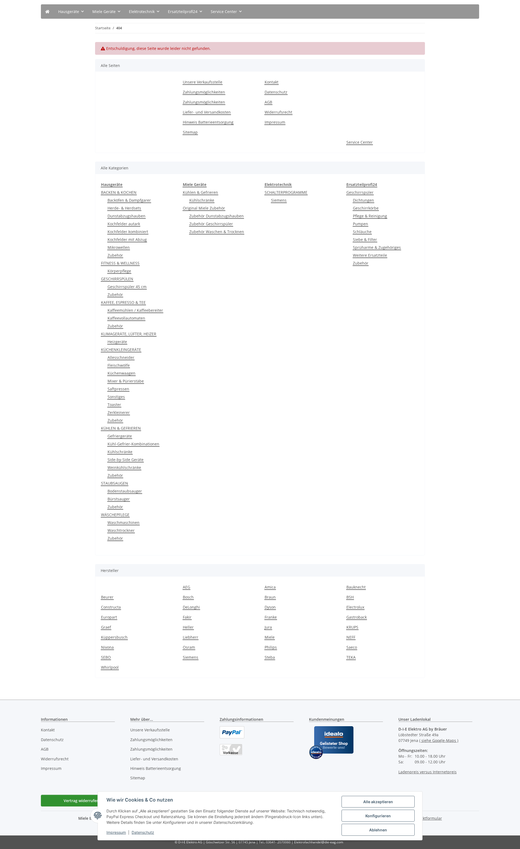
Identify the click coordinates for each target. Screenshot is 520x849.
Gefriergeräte (120, 436)
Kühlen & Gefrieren (200, 192)
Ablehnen (378, 830)
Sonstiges (116, 396)
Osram (189, 647)
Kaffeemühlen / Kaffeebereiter (135, 310)
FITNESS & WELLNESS (120, 263)
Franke (271, 617)
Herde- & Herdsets (124, 208)
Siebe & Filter (365, 239)
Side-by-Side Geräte (126, 459)
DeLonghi (191, 607)
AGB (268, 102)
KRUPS (352, 627)
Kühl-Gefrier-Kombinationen (133, 443)
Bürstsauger (119, 498)
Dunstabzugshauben (126, 215)
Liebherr (190, 637)
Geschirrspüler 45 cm (127, 286)
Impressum (116, 832)
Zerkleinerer (119, 412)
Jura (268, 627)
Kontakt (271, 82)
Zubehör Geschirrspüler (211, 223)
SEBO (106, 657)
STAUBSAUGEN (114, 483)
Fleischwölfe (119, 365)
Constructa (111, 607)
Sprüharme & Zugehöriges (377, 247)
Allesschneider (121, 357)
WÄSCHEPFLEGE (115, 514)
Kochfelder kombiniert (128, 231)
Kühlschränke (120, 451)
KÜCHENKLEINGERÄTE (121, 349)
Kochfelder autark (124, 223)
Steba (270, 657)
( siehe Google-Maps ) (438, 740)
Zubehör (115, 255)
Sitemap (190, 132)
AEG (186, 587)
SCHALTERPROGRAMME (286, 192)
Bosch (188, 597)
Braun (270, 597)
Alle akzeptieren (378, 801)
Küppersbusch (114, 637)
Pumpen (360, 223)
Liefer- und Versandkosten (207, 112)
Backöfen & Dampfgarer (129, 200)
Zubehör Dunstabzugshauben (216, 215)
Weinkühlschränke (124, 467)
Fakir (187, 617)
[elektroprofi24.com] (47, 11)
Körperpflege (119, 271)
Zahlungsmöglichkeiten (204, 92)
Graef (106, 627)
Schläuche (362, 231)
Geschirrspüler (359, 192)
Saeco (351, 647)
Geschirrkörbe (366, 208)
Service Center (359, 142)
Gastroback (356, 617)
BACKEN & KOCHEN (118, 192)
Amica (270, 587)
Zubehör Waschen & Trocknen (216, 231)
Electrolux (355, 607)
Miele (270, 637)
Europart (109, 617)
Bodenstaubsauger (125, 491)
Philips (271, 647)
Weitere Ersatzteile (370, 255)
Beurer (107, 597)
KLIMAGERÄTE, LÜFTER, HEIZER (128, 333)
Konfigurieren (378, 815)
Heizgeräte (117, 341)
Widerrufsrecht (278, 112)
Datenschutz (143, 832)
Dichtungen (363, 200)
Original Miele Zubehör (204, 208)
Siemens (279, 200)
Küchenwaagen (121, 373)
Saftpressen (118, 388)
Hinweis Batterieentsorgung (208, 122)
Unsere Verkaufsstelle (202, 82)
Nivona (107, 647)
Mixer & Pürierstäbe (126, 381)
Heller (188, 627)
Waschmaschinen (123, 522)
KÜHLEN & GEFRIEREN (121, 428)
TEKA (351, 657)
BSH (350, 597)
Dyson (270, 607)
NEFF (350, 637)
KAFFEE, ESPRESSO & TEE (123, 302)
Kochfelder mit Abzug (127, 239)
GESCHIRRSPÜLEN (117, 278)
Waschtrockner (121, 530)
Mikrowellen (119, 247)
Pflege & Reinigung (370, 215)
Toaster (114, 404)
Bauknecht (356, 587)
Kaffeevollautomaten (126, 318)
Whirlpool (110, 667)
